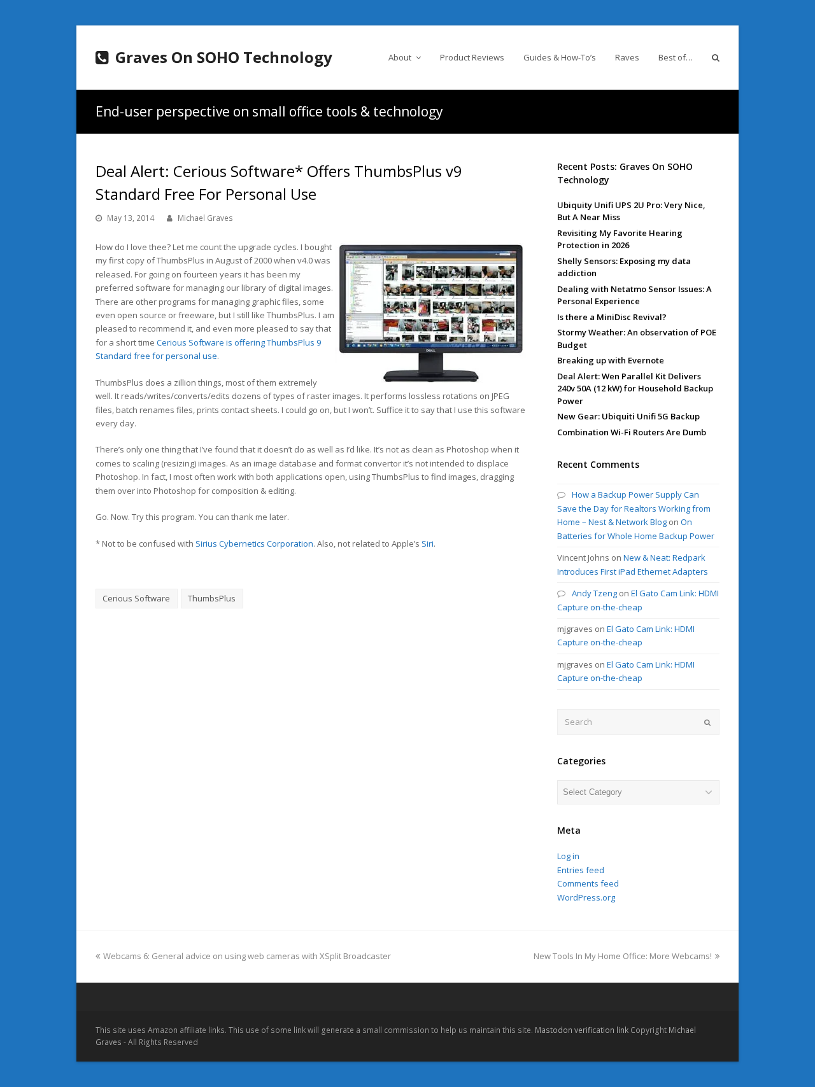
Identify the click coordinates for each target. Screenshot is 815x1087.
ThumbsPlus (212, 598)
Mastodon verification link (581, 1030)
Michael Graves (205, 218)
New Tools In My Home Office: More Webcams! (623, 956)
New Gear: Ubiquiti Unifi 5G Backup (628, 416)
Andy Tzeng (594, 593)
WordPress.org (586, 897)
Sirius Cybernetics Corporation (254, 543)
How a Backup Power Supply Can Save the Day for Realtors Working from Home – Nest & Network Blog (634, 508)
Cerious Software (136, 598)
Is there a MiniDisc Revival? (612, 317)
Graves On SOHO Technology (223, 56)
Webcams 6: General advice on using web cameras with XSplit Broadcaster (247, 956)
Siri (428, 543)
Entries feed (580, 870)
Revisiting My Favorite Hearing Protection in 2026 (620, 239)
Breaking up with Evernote (610, 360)
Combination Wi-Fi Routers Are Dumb (631, 432)
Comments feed (588, 883)
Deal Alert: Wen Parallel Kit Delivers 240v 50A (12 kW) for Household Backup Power (635, 388)
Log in (568, 856)
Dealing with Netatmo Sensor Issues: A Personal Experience (634, 295)
